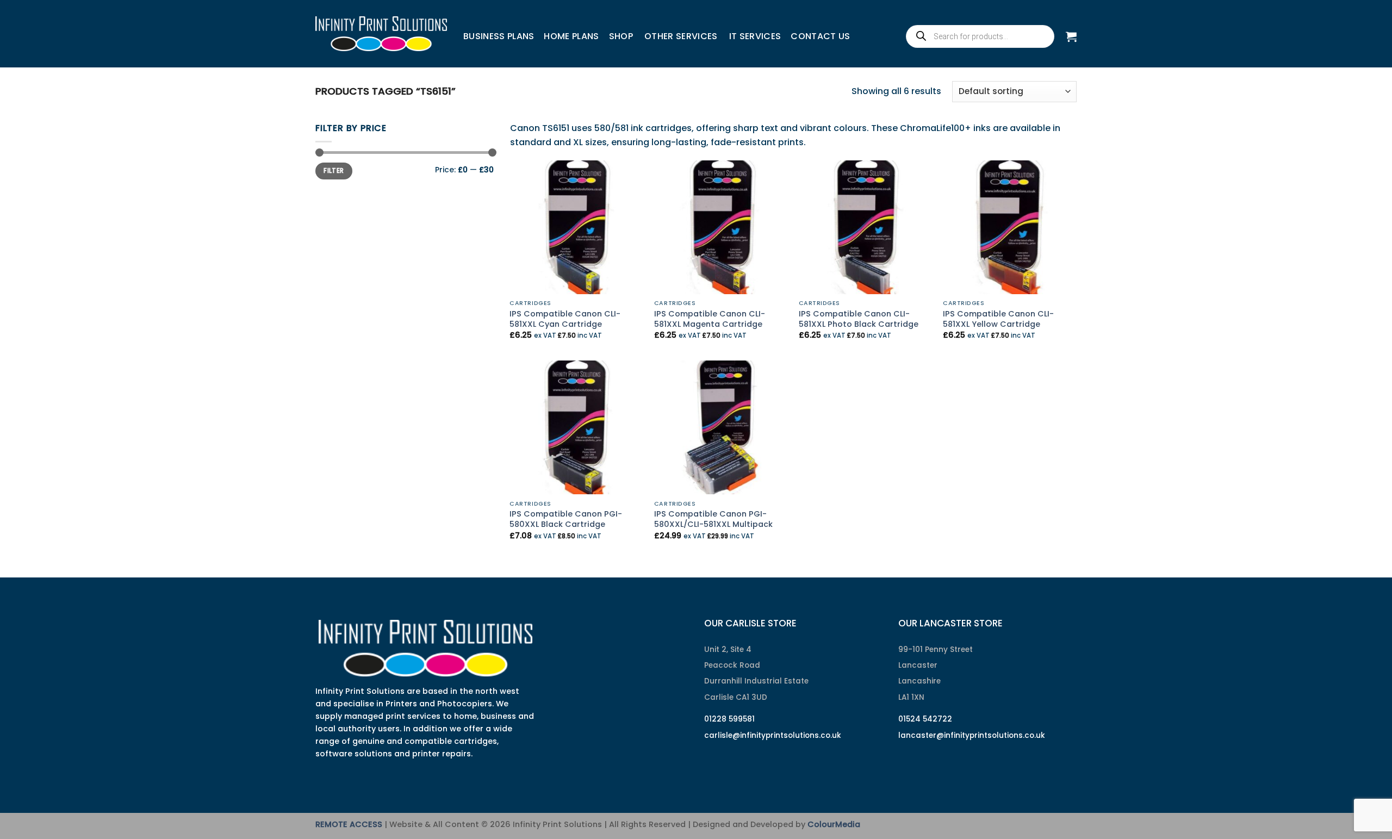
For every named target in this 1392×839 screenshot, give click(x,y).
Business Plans (498, 36)
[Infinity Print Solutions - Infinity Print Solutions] (381, 33)
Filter (334, 170)
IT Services (755, 36)
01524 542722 (925, 719)
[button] (1071, 36)
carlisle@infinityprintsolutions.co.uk (772, 735)
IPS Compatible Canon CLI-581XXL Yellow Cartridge (998, 319)
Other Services (680, 36)
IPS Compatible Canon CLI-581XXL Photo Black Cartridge (858, 319)
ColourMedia (833, 824)
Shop (621, 36)
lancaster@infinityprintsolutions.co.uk (971, 735)
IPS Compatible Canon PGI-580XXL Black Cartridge (565, 519)
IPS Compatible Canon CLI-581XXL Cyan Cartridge (564, 319)
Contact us (820, 36)
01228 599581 (729, 719)
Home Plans (571, 36)
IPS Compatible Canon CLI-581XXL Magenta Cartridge (709, 319)
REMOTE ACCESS (348, 824)
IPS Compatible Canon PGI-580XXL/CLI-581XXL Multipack (713, 519)
